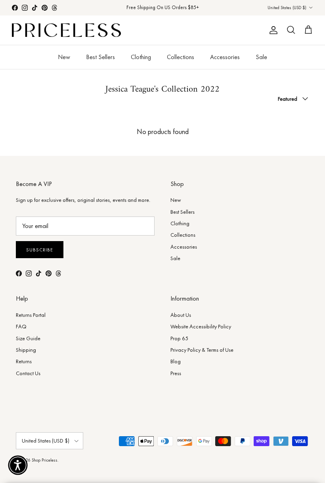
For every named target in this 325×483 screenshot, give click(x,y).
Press (175, 373)
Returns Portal (31, 314)
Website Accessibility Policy (200, 326)
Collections (180, 57)
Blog (175, 361)
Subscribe (39, 250)
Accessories (225, 57)
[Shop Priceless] (66, 30)
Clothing (141, 57)
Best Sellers (100, 57)
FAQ (21, 326)
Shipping (26, 349)
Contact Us (28, 373)
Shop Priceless (44, 460)
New (64, 57)
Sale (261, 57)
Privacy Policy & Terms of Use (201, 349)
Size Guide (28, 338)
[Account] (272, 30)
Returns (24, 361)
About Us (180, 314)
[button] (18, 465)
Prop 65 (179, 338)
